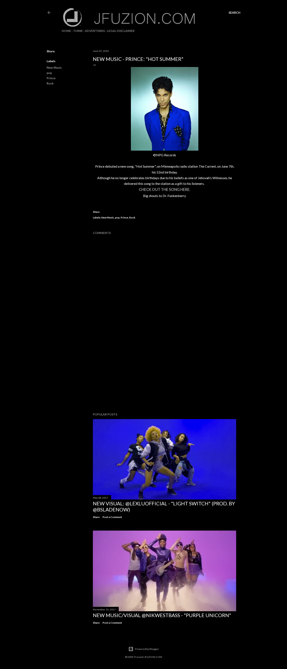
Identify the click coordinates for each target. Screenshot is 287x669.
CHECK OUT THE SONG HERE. (164, 189)
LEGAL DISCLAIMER (120, 31)
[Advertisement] (164, 372)
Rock (50, 83)
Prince (51, 78)
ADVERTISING (95, 31)
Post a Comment (112, 517)
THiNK (78, 31)
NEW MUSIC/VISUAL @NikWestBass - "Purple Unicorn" (162, 615)
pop (49, 73)
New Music (54, 67)
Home (66, 31)
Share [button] (51, 51)
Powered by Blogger (147, 649)
